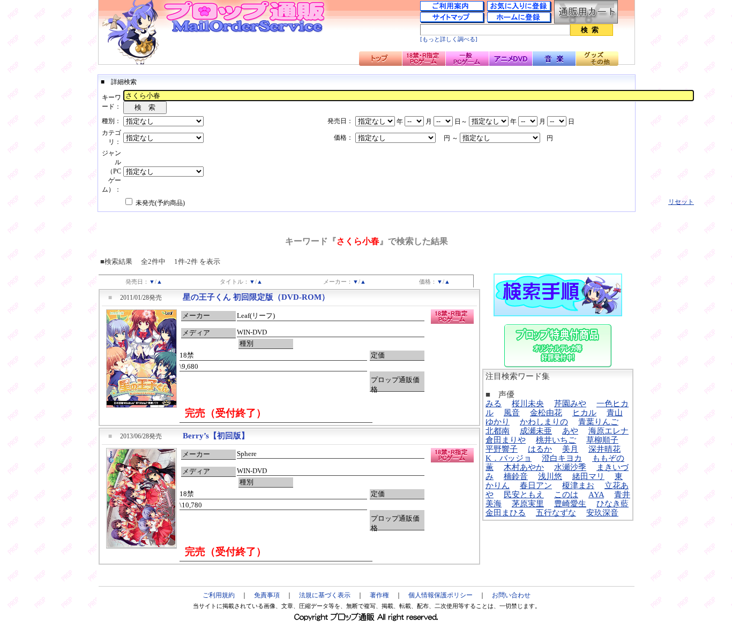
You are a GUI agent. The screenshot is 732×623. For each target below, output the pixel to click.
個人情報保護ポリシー (440, 595)
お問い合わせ (511, 595)
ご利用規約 (219, 595)
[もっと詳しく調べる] (448, 39)
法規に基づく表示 (324, 595)
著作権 (379, 595)
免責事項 (267, 595)
